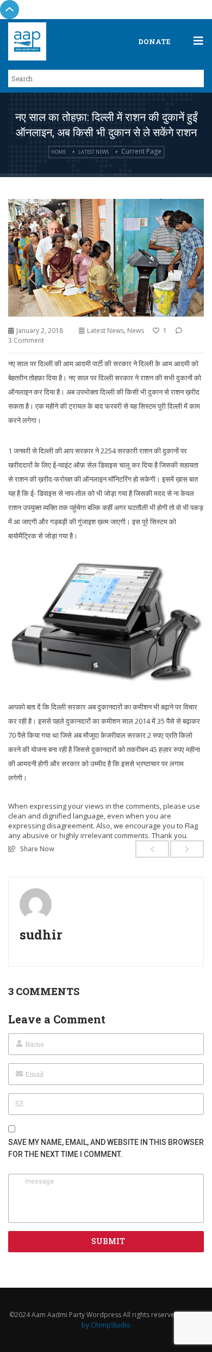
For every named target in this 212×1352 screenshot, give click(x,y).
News (135, 330)
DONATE (154, 41)
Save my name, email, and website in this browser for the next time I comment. (106, 1148)
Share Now (37, 848)
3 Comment (26, 340)
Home (58, 151)
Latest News (93, 151)
